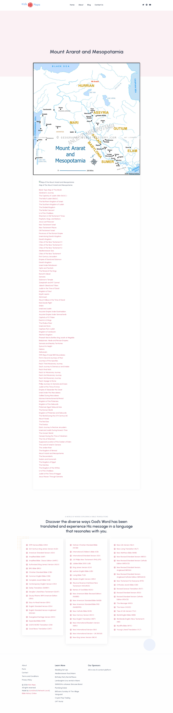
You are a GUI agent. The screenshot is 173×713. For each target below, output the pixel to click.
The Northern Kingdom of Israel (51, 202)
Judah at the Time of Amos (49, 387)
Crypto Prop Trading (62, 698)
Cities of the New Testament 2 (50, 248)
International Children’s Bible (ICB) (86, 552)
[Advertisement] (86, 25)
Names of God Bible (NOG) (83, 590)
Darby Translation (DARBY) (39, 588)
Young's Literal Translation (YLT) (129, 630)
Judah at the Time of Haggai (50, 474)
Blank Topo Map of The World (50, 190)
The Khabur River (45, 323)
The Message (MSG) (125, 603)
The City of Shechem (47, 439)
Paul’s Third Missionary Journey (51, 364)
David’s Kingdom (45, 239)
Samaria (42, 277)
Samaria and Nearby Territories (51, 343)
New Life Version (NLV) (125, 545)
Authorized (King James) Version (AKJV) (44, 564)
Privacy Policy (27, 680)
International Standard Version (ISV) (86, 556)
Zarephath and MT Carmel (49, 283)
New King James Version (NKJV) (85, 637)
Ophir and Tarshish (46, 268)
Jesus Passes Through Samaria (51, 477)
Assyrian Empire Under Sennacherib (52, 314)
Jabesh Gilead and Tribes (48, 285)
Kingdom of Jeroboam (47, 332)
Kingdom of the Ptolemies (48, 401)
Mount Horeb (44, 419)
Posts (24, 669)
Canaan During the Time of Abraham (53, 436)
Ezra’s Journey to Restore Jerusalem (52, 427)
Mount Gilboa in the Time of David (52, 300)
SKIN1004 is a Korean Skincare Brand (68, 684)
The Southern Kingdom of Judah (51, 204)
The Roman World (46, 410)
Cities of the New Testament (50, 254)
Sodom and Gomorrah (47, 459)
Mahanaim (43, 352)
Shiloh (41, 306)
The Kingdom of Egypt (47, 462)
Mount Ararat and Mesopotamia (51, 453)
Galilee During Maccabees (49, 396)
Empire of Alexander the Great (50, 390)
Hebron (42, 349)
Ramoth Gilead (44, 274)
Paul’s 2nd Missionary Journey (50, 375)
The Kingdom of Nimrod (48, 451)
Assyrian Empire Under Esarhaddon (52, 312)
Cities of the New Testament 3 (50, 245)
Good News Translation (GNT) (40, 629)
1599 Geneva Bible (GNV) (38, 545)
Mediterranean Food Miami (65, 673)
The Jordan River (45, 448)
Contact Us (99, 5)
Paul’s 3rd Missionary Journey (50, 378)
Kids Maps (32, 685)
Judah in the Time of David (49, 288)
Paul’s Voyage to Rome (47, 381)
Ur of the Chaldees (46, 213)
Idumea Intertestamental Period (51, 398)
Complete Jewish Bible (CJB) (39, 580)
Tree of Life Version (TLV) (126, 611)
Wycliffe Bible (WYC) (124, 626)
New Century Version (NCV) (83, 615)
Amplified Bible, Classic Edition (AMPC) (43, 561)
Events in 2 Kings (45, 320)
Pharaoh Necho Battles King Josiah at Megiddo (56, 338)
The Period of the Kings (48, 271)
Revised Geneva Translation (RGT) (130, 589)
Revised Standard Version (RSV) (129, 593)
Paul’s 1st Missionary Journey (50, 372)
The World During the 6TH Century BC (53, 416)
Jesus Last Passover (46, 222)
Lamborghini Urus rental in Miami (67, 681)
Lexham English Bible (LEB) (83, 571)
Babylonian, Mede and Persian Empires (53, 341)
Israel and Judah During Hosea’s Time (53, 430)
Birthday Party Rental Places (65, 677)
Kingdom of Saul (45, 291)
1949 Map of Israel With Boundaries (52, 355)
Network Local (43, 691)
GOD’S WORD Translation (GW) (41, 625)
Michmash (43, 297)
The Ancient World (46, 433)
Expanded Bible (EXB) (37, 621)
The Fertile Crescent (46, 210)
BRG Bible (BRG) (35, 568)
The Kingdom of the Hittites (49, 468)
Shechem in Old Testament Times (52, 216)
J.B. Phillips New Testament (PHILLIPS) (87, 560)
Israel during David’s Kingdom (50, 236)
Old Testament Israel (47, 230)
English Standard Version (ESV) (40, 606)
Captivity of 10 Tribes (47, 317)
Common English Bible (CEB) (39, 576)
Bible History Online (29, 693)
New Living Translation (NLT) (128, 549)
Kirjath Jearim (44, 294)
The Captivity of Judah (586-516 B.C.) (53, 196)
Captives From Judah (47, 329)
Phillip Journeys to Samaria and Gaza (53, 384)
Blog (89, 5)
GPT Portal (59, 701)
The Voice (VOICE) (124, 607)
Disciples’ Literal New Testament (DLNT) (44, 592)
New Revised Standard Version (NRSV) (131, 557)
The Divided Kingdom (47, 207)
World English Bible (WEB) (126, 615)
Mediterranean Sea (46, 251)
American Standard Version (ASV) (42, 553)
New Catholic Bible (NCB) (82, 611)
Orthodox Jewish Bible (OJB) (127, 585)
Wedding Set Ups (61, 670)
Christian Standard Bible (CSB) (40, 572)
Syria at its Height (45, 346)
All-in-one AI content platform (99, 670)
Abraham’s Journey (46, 193)
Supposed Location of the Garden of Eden (55, 442)
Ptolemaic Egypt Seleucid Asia (50, 407)
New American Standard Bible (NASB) (87, 600)
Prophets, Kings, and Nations (50, 219)
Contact (25, 673)
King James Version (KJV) (82, 567)
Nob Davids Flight (45, 303)
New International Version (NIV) (85, 630)
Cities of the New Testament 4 (50, 242)
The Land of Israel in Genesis (50, 445)
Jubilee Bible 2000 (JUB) (82, 563)
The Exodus (43, 424)
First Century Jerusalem (48, 257)
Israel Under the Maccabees (49, 393)
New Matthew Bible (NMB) (127, 553)
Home (72, 5)
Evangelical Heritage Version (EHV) (42, 617)
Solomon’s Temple (46, 280)
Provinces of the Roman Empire (51, 233)
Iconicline (32, 691)
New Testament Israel (47, 225)
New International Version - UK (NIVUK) (87, 634)
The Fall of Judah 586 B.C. (48, 199)
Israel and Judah (45, 309)
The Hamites (44, 465)
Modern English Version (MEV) (84, 579)
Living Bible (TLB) (79, 575)
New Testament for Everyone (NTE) (130, 581)
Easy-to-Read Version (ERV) (39, 602)
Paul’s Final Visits (45, 369)
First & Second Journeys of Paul (51, 358)
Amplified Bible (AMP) (37, 557)
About (80, 5)
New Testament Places (48, 228)
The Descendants (46, 456)
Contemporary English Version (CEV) (43, 584)
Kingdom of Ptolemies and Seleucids (53, 413)
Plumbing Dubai (61, 688)
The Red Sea (44, 422)
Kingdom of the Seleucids (48, 404)
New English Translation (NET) (84, 619)
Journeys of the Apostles (48, 361)
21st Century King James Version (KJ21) (43, 549)
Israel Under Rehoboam (48, 265)
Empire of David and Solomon (50, 259)
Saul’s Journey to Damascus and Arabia (54, 367)
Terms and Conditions (30, 676)
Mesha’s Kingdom (45, 335)
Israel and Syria (44, 326)
